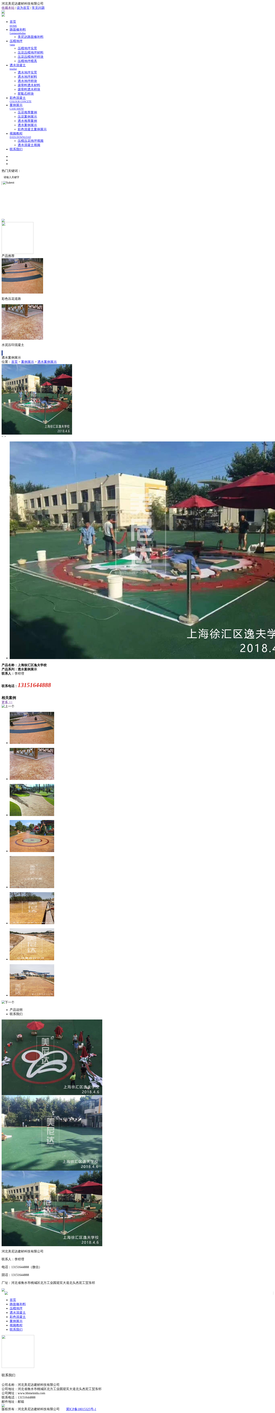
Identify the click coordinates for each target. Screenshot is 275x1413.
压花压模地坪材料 (30, 52)
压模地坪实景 (27, 48)
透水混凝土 (18, 1312)
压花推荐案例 (27, 112)
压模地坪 (16, 1308)
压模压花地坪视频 (30, 140)
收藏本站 (8, 7)
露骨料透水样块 (29, 89)
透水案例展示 (27, 125)
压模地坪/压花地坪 (35, 170)
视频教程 (20, 135)
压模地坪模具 (27, 61)
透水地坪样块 (27, 81)
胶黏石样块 (26, 93)
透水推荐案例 (27, 121)
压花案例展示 (27, 116)
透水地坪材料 (27, 76)
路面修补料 (18, 31)
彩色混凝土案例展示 (32, 129)
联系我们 (16, 149)
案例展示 (17, 106)
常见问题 (38, 7)
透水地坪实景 (27, 72)
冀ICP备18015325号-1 (81, 1409)
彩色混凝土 (20, 99)
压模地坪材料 (72, 170)
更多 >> (7, 702)
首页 (14, 361)
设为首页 (23, 7)
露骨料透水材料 (29, 85)
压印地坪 (56, 170)
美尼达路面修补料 (30, 36)
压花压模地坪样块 (30, 56)
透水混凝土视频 (29, 145)
